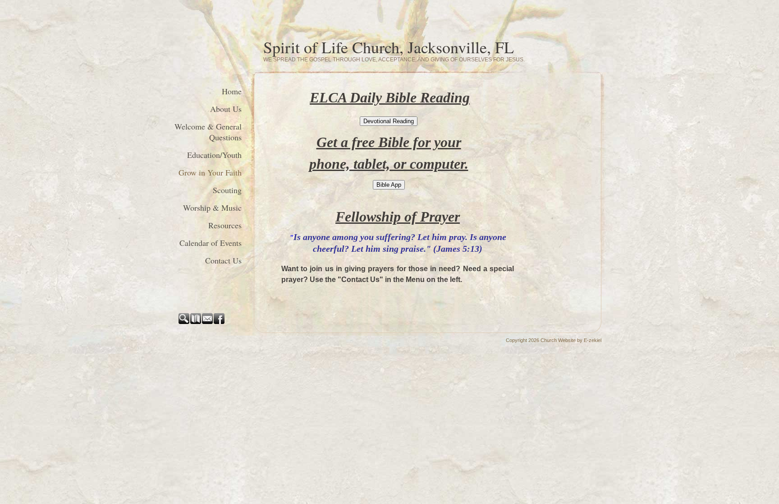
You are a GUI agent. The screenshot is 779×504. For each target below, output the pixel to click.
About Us (226, 108)
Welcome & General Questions (208, 132)
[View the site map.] (196, 322)
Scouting (227, 190)
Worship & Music (212, 207)
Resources (225, 225)
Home (232, 91)
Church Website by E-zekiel (571, 340)
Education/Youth (214, 154)
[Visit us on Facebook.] (219, 322)
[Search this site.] (184, 322)
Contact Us (223, 260)
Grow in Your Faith (210, 172)
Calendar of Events (210, 242)
